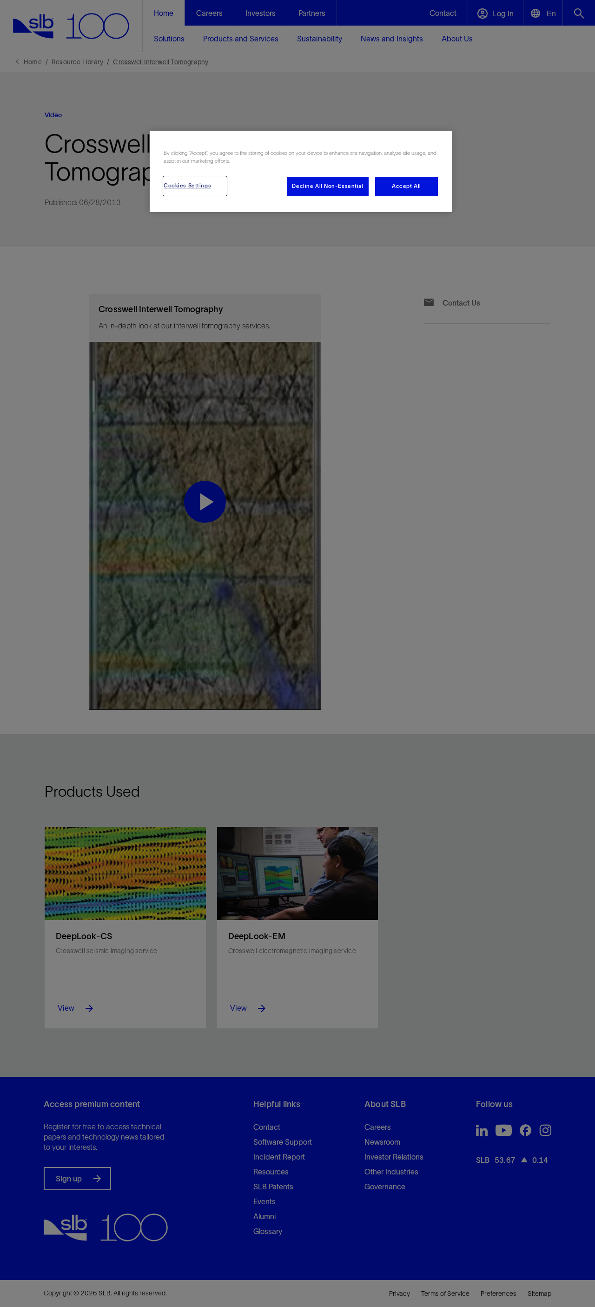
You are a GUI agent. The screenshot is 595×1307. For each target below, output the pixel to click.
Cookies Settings (187, 185)
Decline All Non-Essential (327, 186)
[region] (301, 171)
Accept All (406, 186)
